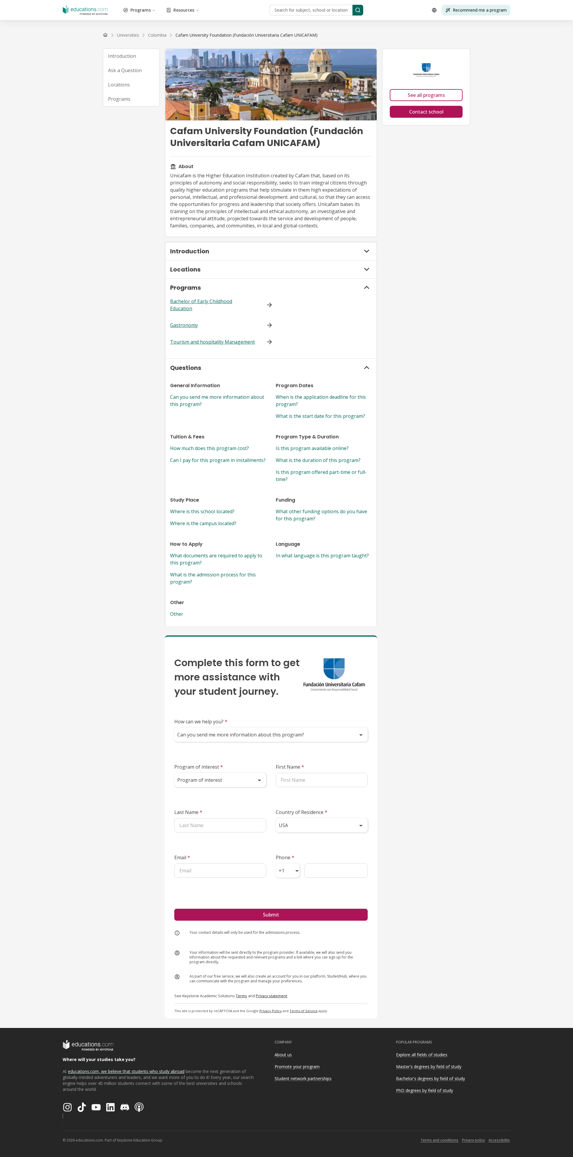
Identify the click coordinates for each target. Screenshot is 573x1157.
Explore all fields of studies (421, 1054)
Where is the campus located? (203, 523)
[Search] (357, 10)
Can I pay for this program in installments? (218, 460)
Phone (285, 857)
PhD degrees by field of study (424, 1090)
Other (176, 614)
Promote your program (297, 1066)
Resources (183, 10)
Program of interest (198, 767)
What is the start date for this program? (320, 416)
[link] (246, 35)
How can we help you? (200, 721)
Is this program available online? (312, 448)
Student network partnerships (303, 1078)
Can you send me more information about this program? (217, 400)
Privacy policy (473, 1140)
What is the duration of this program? (318, 460)
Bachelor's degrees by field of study (430, 1078)
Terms (241, 995)
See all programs (426, 95)
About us (283, 1054)
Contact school (426, 111)
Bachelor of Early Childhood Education (201, 305)
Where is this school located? (202, 511)
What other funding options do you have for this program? (321, 515)
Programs (140, 10)
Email (182, 857)
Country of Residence (301, 812)
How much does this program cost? (209, 448)
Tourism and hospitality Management (212, 342)
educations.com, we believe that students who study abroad (126, 1071)
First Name (290, 767)
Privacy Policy (270, 1011)
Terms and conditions (439, 1140)
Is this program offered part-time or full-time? (321, 476)
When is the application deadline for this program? (321, 400)
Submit (271, 914)
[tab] (131, 56)
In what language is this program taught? (322, 555)
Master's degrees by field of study (428, 1066)
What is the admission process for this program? (213, 578)
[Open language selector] (434, 10)
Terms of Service (303, 1011)
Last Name (188, 812)
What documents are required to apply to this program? (216, 559)
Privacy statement (271, 995)
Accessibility (499, 1140)
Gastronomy (184, 325)
